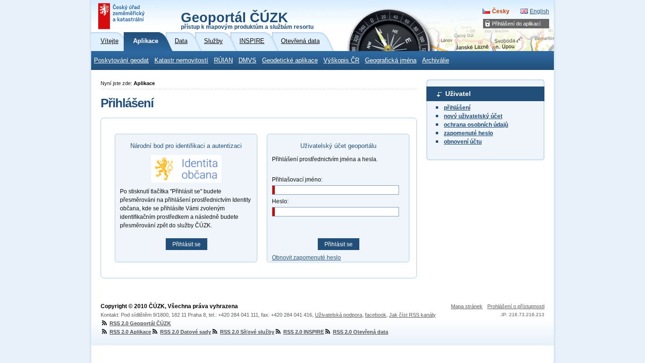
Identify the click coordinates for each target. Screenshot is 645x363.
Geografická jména (390, 60)
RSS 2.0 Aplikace (130, 332)
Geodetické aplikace (290, 60)
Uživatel (458, 93)
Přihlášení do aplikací (516, 23)
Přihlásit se (186, 244)
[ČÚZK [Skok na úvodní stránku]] (122, 16)
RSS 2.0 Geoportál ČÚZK (140, 323)
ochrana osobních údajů (476, 124)
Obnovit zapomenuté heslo (306, 257)
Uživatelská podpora (338, 315)
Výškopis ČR (341, 60)
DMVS (247, 60)
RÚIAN (223, 60)
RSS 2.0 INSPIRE (303, 332)
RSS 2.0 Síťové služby (247, 332)
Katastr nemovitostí (181, 60)
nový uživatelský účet (473, 116)
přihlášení (457, 107)
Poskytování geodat (121, 60)
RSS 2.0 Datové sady (185, 332)
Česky (500, 11)
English (539, 11)
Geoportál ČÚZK (247, 20)
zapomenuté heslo (468, 133)
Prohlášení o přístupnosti (515, 306)
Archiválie (435, 60)
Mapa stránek (467, 306)
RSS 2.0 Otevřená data (360, 332)
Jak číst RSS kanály (412, 315)
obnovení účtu (463, 141)
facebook (375, 315)
